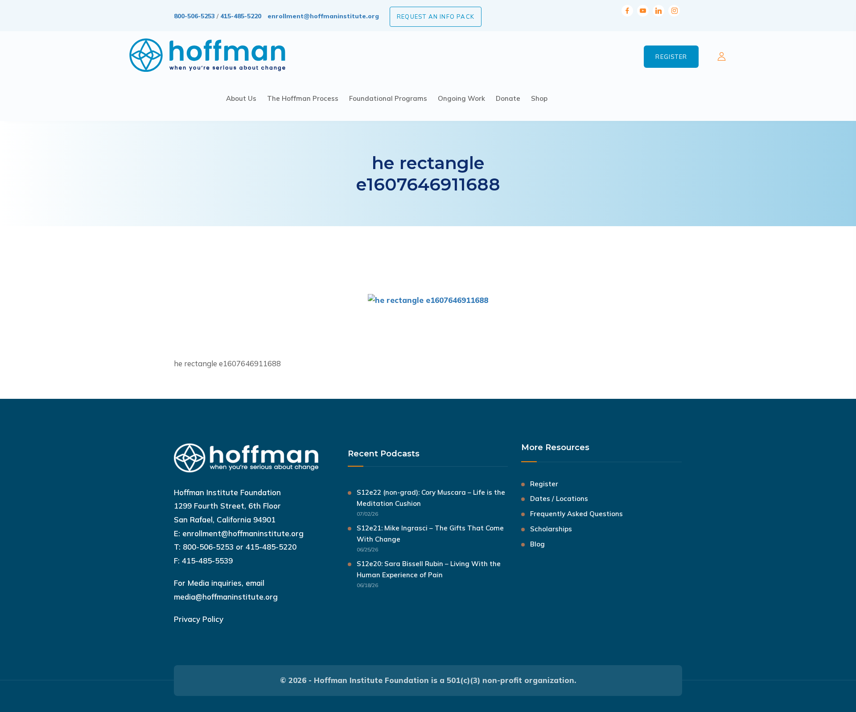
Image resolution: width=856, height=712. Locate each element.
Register (671, 56)
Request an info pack (435, 16)
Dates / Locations (559, 498)
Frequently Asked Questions (576, 513)
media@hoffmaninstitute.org (226, 596)
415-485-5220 (240, 16)
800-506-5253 (194, 16)
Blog (537, 544)
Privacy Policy (198, 619)
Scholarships (551, 529)
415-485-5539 (207, 560)
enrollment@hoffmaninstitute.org (323, 16)
